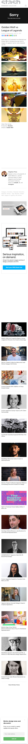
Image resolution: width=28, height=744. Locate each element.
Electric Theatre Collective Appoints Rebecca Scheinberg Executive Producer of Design (13, 483)
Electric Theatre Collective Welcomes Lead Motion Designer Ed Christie (13, 363)
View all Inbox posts (14, 685)
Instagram (11, 184)
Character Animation (18, 192)
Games (9, 193)
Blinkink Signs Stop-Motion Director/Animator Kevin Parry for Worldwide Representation (13, 628)
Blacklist (10, 126)
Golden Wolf (9, 127)
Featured (3, 193)
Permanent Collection (8, 5)
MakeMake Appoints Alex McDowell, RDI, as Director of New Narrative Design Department (13, 653)
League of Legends (9, 195)
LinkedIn (16, 182)
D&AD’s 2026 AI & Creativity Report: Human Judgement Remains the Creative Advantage (13, 339)
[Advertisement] (14, 151)
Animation (9, 192)
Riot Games (19, 195)
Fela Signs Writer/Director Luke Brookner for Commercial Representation (13, 531)
